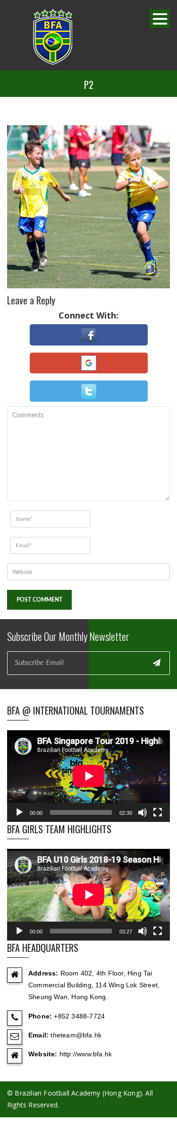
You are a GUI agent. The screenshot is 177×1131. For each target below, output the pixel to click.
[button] (89, 334)
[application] (88, 776)
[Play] (19, 812)
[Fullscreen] (157, 812)
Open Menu (160, 18)
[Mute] (142, 812)
